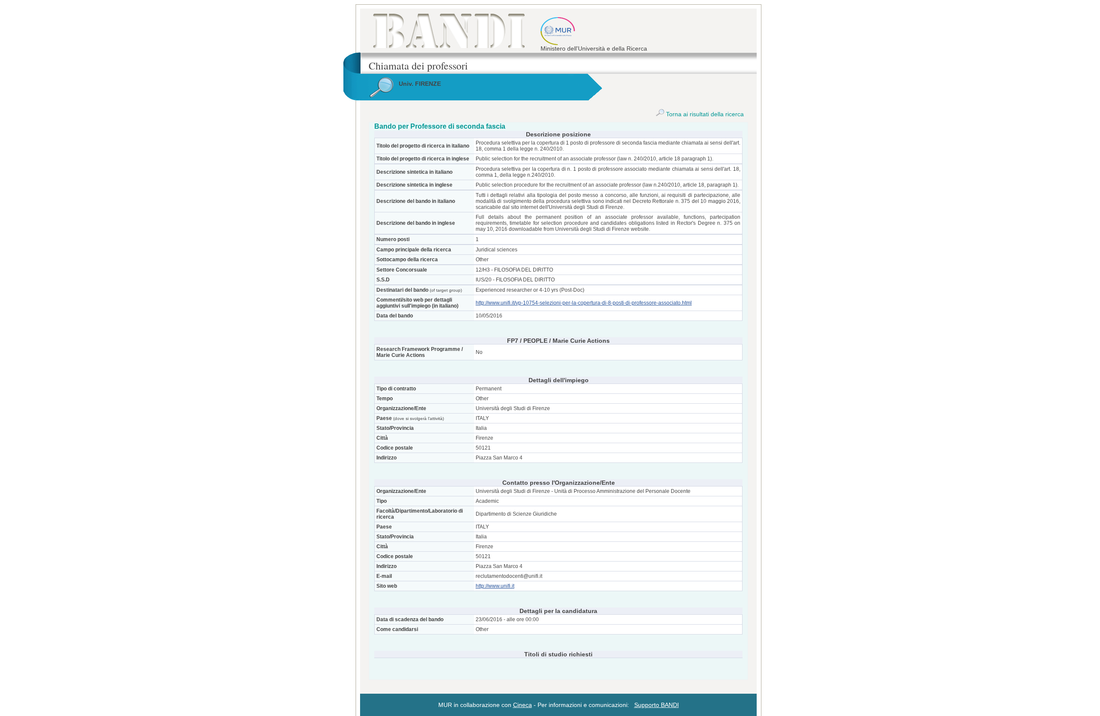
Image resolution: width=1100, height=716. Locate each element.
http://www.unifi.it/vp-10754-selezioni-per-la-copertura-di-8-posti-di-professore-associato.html (584, 303)
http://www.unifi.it (495, 586)
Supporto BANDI (656, 704)
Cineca (522, 704)
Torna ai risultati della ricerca (704, 114)
